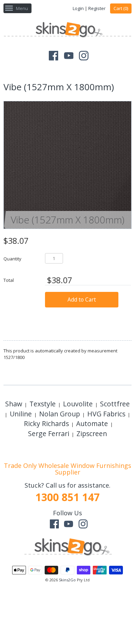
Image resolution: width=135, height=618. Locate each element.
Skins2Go (67, 579)
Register (97, 8)
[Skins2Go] (67, 30)
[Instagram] (84, 56)
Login (78, 8)
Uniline (21, 413)
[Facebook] (53, 56)
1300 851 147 (67, 497)
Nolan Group (59, 413)
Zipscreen (91, 433)
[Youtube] (69, 56)
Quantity (12, 258)
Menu (22, 8)
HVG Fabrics (106, 413)
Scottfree (115, 403)
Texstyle (42, 403)
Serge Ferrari (48, 433)
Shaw (13, 403)
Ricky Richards (46, 423)
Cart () (121, 8)
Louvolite (78, 403)
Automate (92, 423)
